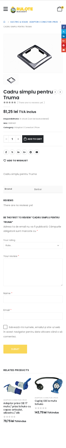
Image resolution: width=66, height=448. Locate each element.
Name (7, 293)
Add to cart (35, 138)
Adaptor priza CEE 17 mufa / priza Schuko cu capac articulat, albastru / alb (17, 408)
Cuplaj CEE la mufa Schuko (46, 402)
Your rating (9, 240)
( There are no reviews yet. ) (31, 102)
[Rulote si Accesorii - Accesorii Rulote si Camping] (22, 10)
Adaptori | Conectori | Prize (26, 127)
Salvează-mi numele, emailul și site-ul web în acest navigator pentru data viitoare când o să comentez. (32, 332)
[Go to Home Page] (4, 22)
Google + (24, 152)
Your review (11, 256)
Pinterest (30, 152)
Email (36, 152)
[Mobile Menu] (6, 9)
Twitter (12, 152)
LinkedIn (18, 152)
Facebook (6, 152)
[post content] (17, 386)
